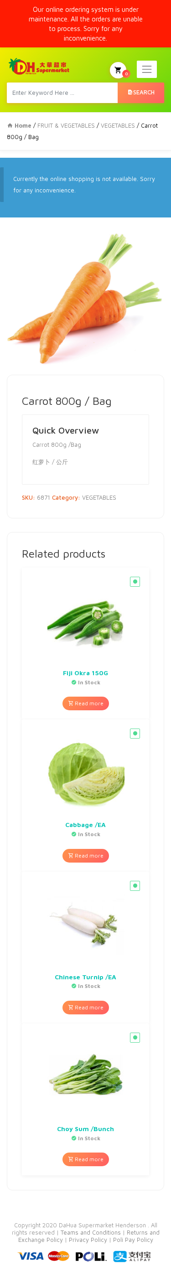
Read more (88, 703)
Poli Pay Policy (133, 1239)
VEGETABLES (118, 125)
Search (144, 92)
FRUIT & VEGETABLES (66, 125)
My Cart (126, 73)
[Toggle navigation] (147, 69)
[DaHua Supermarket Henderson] (39, 66)
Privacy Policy (89, 1239)
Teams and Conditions (92, 1232)
